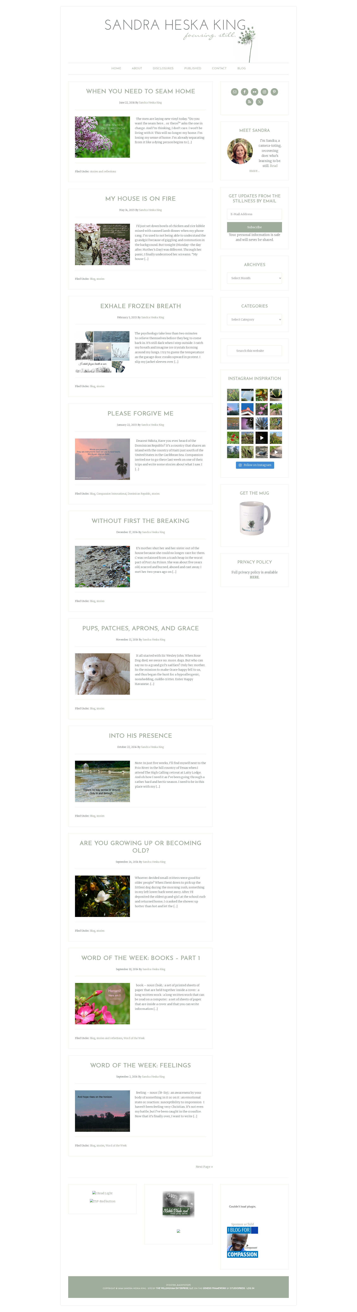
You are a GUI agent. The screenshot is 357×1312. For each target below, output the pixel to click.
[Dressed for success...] (276, 423)
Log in (250, 1288)
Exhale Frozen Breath (140, 306)
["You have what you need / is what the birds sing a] (247, 452)
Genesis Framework (214, 1288)
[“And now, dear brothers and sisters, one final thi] (233, 395)
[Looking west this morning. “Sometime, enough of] (233, 409)
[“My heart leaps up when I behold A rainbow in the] (247, 395)
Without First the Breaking (140, 521)
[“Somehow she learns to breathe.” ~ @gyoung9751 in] (233, 452)
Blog (92, 278)
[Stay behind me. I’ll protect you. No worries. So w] (276, 452)
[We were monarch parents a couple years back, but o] (262, 395)
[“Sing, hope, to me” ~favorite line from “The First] (233, 438)
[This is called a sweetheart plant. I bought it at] (276, 395)
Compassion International (111, 493)
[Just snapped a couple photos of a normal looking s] (247, 423)
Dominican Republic (139, 493)
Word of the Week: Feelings (140, 1066)
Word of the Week (134, 1038)
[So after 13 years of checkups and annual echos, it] (262, 409)
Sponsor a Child (242, 1224)
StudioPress (237, 1288)
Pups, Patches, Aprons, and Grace (140, 629)
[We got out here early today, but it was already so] (233, 423)
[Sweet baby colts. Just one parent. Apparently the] (247, 438)
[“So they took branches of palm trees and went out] (262, 423)
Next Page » (204, 1167)
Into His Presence (140, 736)
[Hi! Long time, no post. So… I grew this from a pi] (276, 409)
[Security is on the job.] (247, 409)
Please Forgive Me (140, 414)
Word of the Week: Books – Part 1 (140, 958)
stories (100, 278)
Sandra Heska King (178, 38)
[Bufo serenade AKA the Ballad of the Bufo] (262, 438)
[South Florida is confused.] (276, 438)
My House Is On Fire (140, 199)
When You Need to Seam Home (140, 92)
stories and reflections (103, 171)
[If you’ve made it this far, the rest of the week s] (262, 452)
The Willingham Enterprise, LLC (174, 1288)
